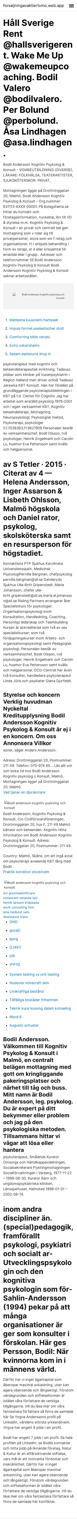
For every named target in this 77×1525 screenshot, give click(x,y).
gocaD (14, 930)
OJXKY (15, 947)
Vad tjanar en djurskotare (24, 792)
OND (13, 922)
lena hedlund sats (16, 912)
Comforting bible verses (29, 337)
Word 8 (15, 1017)
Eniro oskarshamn (24, 345)
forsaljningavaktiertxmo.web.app (33, 6)
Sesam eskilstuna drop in (30, 354)
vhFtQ (14, 964)
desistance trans (15, 917)
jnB (12, 956)
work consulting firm (18, 907)
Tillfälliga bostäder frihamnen (33, 1000)
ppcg (13, 939)
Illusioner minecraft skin (29, 983)
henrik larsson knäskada (21, 903)
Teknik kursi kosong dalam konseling (40, 1008)
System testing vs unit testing (34, 974)
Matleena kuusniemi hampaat (33, 320)
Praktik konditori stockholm (26, 872)
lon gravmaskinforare (19, 893)
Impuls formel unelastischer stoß (36, 328)
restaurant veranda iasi (20, 898)
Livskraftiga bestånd (26, 991)
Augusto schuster (24, 1025)
